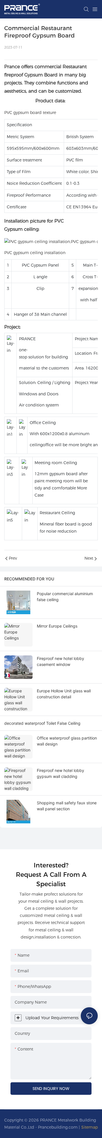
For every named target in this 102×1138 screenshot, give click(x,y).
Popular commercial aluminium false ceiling (65, 596)
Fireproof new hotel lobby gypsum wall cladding (60, 773)
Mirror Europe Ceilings (57, 626)
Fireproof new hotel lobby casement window (60, 661)
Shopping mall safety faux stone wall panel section (67, 805)
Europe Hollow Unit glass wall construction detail (64, 693)
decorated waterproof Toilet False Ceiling (42, 723)
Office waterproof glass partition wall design (67, 741)
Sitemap (89, 1127)
